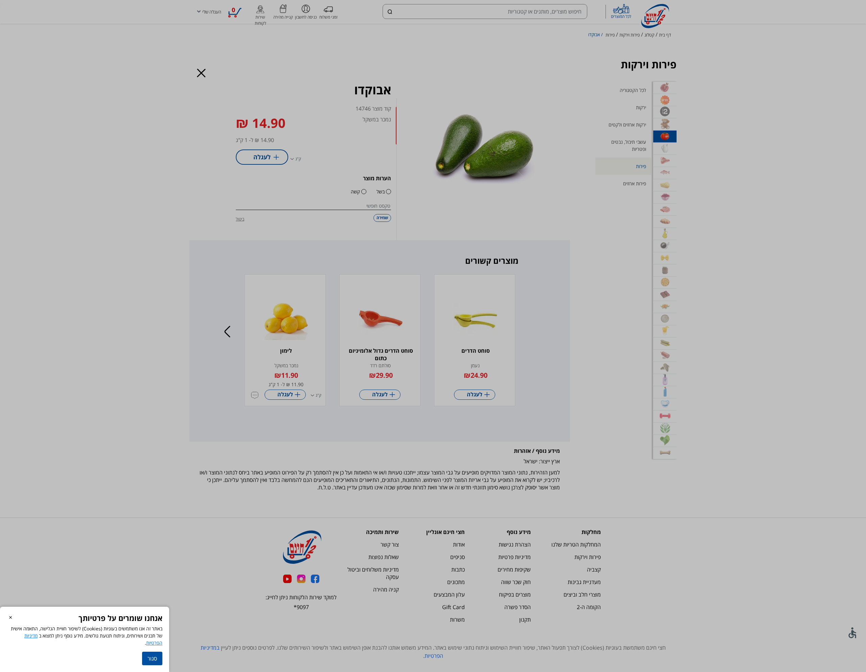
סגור (152, 658)
